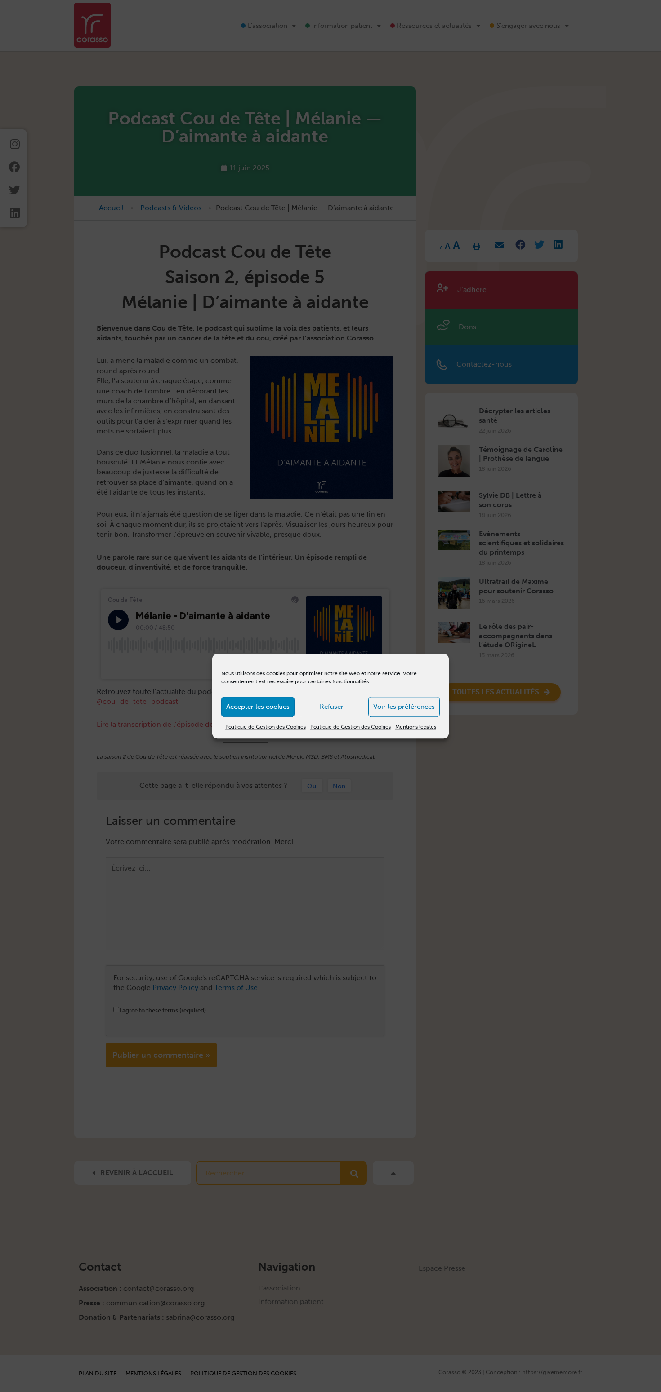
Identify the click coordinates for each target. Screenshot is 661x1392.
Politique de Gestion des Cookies (265, 727)
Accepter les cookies (258, 707)
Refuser (332, 707)
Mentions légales (415, 727)
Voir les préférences (404, 707)
